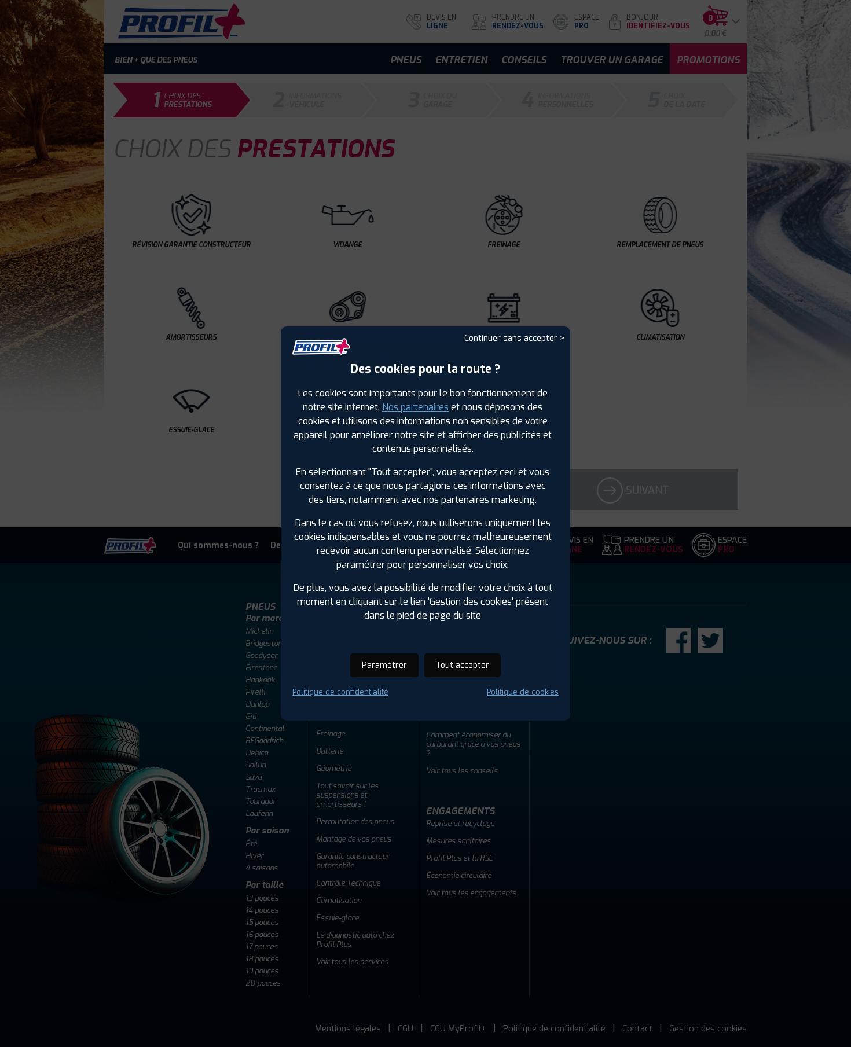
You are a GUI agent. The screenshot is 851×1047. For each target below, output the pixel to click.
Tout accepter (462, 665)
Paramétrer (384, 665)
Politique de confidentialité (340, 692)
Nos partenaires (415, 407)
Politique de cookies (523, 692)
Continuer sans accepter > (514, 338)
